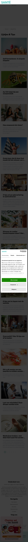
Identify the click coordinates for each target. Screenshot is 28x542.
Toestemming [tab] (5, 255)
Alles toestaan (14, 280)
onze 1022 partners (10, 262)
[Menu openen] (19, 2)
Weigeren (14, 289)
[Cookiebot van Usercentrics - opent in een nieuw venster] (20, 251)
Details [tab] (12, 255)
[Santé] (6, 2)
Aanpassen (13, 284)
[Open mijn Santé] (22, 2)
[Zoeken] (26, 2)
